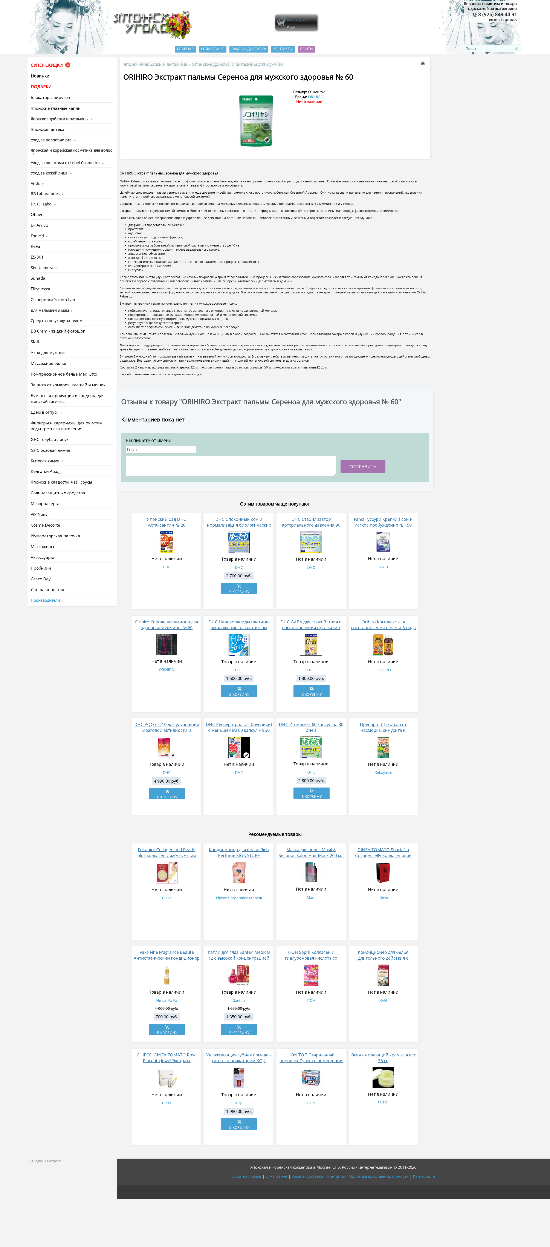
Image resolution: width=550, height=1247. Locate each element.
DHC (167, 566)
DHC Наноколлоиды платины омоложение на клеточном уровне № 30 (238, 627)
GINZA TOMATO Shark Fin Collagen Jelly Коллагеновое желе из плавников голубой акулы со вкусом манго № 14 (383, 858)
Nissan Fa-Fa (166, 1000)
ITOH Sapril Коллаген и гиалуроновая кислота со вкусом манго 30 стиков (311, 958)
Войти (306, 48)
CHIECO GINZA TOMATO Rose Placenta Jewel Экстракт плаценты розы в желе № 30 (167, 1060)
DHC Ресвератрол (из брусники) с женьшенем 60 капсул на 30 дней (239, 730)
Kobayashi (383, 772)
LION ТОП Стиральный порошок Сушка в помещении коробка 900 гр (311, 1060)
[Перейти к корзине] (281, 26)
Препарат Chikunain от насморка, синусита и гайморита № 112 (383, 730)
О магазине (212, 48)
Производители (45, 600)
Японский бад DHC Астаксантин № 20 (166, 522)
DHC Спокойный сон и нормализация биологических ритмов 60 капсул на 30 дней (239, 525)
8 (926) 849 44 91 (497, 14)
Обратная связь (246, 1176)
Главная (185, 48)
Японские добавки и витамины (155, 64)
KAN (383, 1000)
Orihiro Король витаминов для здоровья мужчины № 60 (166, 624)
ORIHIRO (315, 96)
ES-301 (383, 1102)
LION (311, 1103)
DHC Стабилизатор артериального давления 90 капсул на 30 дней (311, 525)
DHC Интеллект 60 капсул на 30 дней (311, 727)
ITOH (311, 1000)
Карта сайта (424, 1176)
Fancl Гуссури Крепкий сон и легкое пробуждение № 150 (383, 522)
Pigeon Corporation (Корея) (239, 897)
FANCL (383, 566)
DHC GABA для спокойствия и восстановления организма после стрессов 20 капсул (311, 627)
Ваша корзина (297, 20)
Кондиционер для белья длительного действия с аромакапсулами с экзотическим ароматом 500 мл (383, 961)
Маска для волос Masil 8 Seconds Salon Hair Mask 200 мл (311, 852)
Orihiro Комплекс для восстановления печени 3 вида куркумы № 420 (383, 627)
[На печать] (424, 64)
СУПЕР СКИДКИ (47, 65)
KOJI (238, 1103)
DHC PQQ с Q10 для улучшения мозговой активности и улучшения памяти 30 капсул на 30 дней (166, 733)
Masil (311, 897)
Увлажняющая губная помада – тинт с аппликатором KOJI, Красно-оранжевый (239, 1060)
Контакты (283, 48)
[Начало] (151, 39)
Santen (239, 1000)
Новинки (40, 76)
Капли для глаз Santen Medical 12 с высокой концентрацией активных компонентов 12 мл (239, 958)
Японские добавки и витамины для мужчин (237, 64)
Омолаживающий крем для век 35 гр (383, 1058)
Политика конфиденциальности (379, 1176)
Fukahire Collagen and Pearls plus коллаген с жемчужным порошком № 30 (166, 855)
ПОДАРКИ (41, 86)
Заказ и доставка (249, 48)
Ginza (166, 897)
